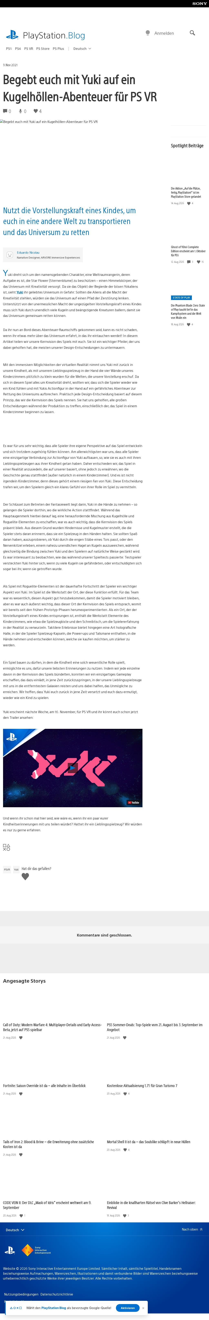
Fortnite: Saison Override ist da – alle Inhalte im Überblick (44, 1085)
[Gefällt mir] (189, 203)
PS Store (43, 48)
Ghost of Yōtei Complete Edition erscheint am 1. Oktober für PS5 (188, 251)
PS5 (9, 48)
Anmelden (164, 33)
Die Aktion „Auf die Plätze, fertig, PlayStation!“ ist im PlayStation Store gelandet (186, 192)
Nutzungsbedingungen (21, 1294)
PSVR (7, 869)
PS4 (18, 48)
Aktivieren (128, 1308)
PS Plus (58, 48)
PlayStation (54, 34)
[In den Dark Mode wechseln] (147, 33)
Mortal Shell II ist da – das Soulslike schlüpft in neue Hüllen (148, 1141)
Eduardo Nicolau (28, 252)
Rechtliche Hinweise (19, 1301)
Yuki (20, 292)
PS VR (28, 48)
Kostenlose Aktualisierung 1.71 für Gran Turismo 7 (142, 1085)
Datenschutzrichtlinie (56, 1294)
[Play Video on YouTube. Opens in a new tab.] (133, 802)
